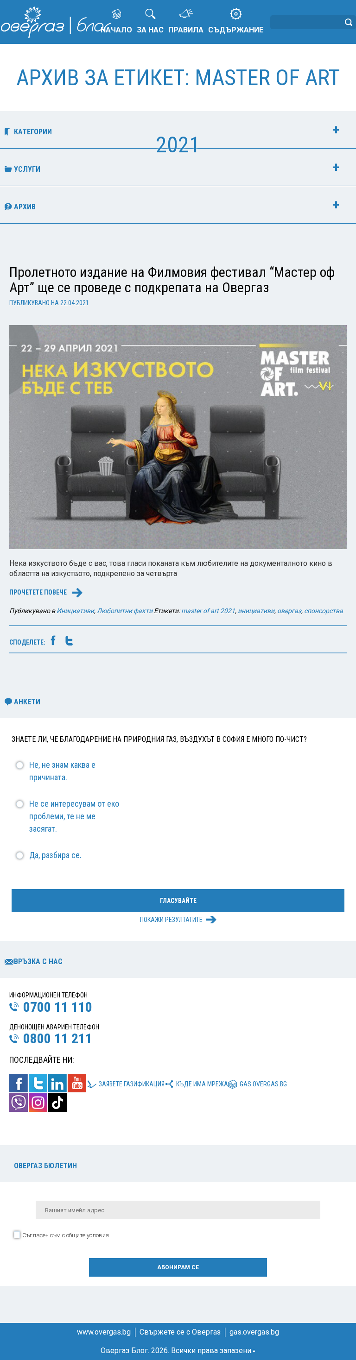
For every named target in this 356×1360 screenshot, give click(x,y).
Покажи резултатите (171, 919)
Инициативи (75, 610)
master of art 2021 (208, 610)
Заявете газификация (132, 1084)
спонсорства (323, 610)
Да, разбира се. (55, 855)
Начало (116, 29)
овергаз (289, 610)
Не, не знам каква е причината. (62, 771)
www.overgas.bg (104, 1332)
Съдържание (235, 29)
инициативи (256, 610)
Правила (185, 29)
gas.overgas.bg (263, 1084)
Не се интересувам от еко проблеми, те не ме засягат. (74, 816)
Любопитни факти (125, 610)
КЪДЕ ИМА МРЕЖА (202, 1084)
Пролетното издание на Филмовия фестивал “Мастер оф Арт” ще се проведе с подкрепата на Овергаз (172, 279)
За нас (150, 29)
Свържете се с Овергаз (180, 1332)
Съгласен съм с (66, 1235)
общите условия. (88, 1235)
